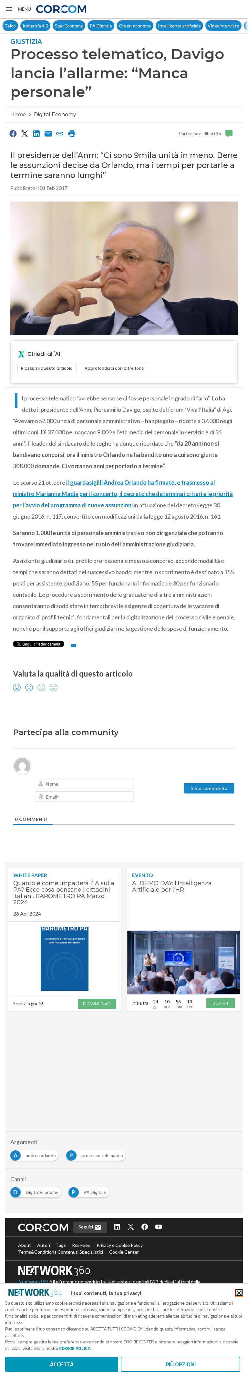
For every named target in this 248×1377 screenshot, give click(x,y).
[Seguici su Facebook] (145, 1227)
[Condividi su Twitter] (24, 133)
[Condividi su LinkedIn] (36, 133)
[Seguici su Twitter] (131, 1227)
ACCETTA (62, 1364)
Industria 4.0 (17, 25)
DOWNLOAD (97, 1003)
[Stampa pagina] (72, 133)
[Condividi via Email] (48, 133)
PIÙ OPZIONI (181, 1364)
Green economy (117, 25)
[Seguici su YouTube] (158, 1227)
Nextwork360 (33, 1282)
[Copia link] (60, 133)
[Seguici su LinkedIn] (117, 1227)
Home (18, 114)
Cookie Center (124, 1252)
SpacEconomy (51, 25)
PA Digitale (83, 25)
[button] (18, 9)
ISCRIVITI (221, 1003)
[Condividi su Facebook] (13, 133)
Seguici (86, 1226)
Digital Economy (55, 114)
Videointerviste (205, 25)
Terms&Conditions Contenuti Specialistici (60, 1252)
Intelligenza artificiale (161, 25)
